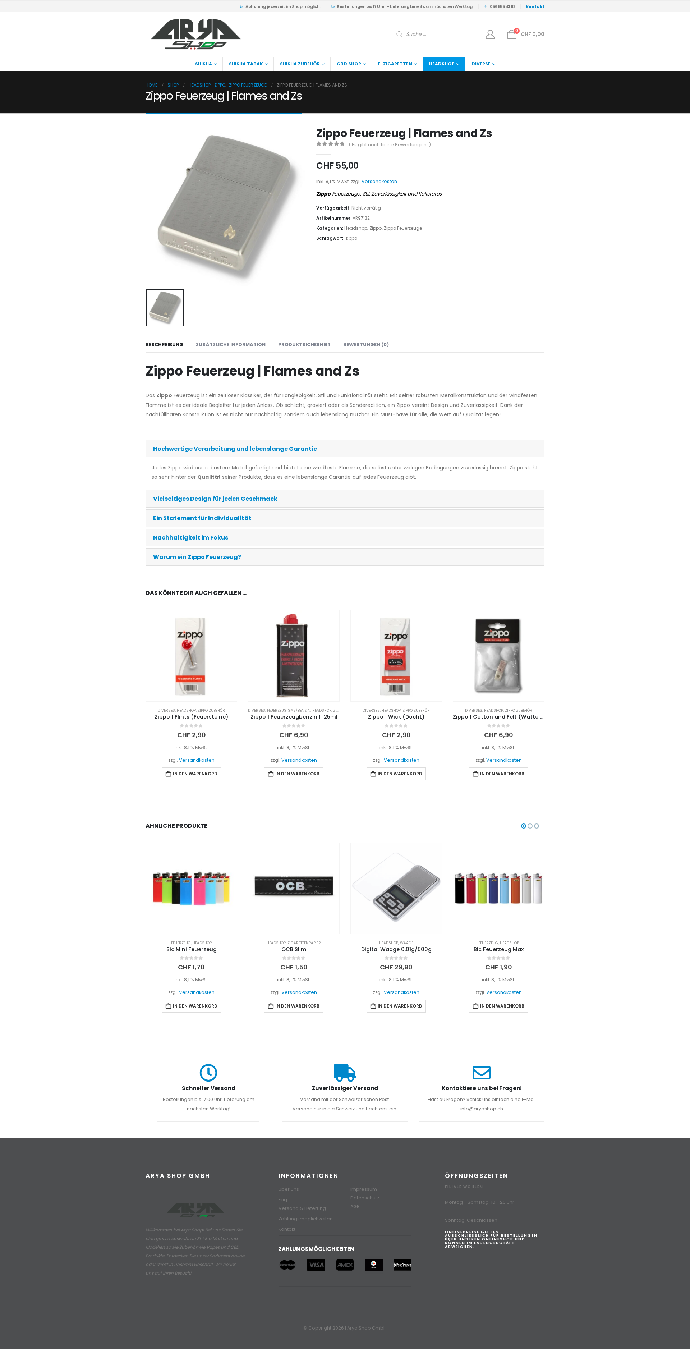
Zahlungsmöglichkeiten (306, 1219)
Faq (283, 1200)
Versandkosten (379, 181)
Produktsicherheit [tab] (304, 344)
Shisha (203, 64)
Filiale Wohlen (464, 1186)
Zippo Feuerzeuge (403, 228)
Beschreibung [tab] (164, 344)
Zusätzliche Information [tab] (231, 344)
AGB (355, 1206)
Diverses (166, 710)
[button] (345, 448)
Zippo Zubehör (211, 710)
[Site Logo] (196, 34)
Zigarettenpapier (304, 943)
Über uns (289, 1189)
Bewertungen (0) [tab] (366, 344)
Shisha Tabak (246, 64)
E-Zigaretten (395, 64)
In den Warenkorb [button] (195, 774)
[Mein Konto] (490, 34)
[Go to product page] (191, 655)
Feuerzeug (181, 943)
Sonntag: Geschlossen (471, 1220)
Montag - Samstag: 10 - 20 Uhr (479, 1202)
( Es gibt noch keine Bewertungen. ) (390, 144)
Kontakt (287, 1229)
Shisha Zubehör (300, 64)
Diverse (481, 64)
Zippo (375, 228)
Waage (406, 943)
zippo (351, 238)
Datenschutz (364, 1198)
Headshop (442, 64)
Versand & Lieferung (302, 1208)
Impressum (363, 1189)
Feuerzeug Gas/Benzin (288, 710)
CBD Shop (349, 64)
